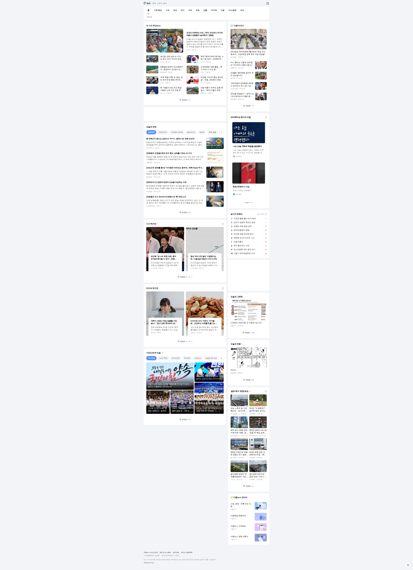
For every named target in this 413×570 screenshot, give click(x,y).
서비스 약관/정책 (186, 552)
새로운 (186, 100)
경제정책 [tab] (151, 132)
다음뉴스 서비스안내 (151, 552)
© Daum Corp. (149, 563)
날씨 (165, 3)
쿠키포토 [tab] (187, 358)
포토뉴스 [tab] (198, 358)
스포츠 (159, 3)
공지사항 (176, 552)
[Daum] (145, 3)
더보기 (247, 203)
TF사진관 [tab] (151, 358)
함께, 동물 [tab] (212, 132)
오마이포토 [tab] (176, 358)
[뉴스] (149, 3)
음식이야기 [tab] (191, 132)
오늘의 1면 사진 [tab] (211, 358)
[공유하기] (267, 3)
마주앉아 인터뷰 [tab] (177, 132)
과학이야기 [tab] (163, 132)
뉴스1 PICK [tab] (163, 358)
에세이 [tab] (202, 132)
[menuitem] (148, 10)
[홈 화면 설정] (408, 565)
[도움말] (222, 223)
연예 (154, 3)
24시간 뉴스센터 (165, 552)
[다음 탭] (221, 132)
